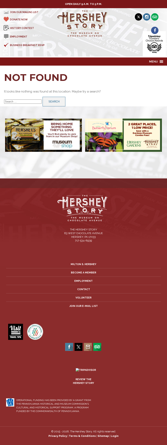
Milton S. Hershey (83, 264)
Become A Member (83, 272)
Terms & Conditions (82, 435)
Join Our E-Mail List (83, 306)
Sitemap (103, 435)
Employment (83, 281)
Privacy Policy (57, 435)
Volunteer (83, 297)
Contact (83, 289)
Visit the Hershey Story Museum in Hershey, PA (83, 23)
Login (115, 435)
